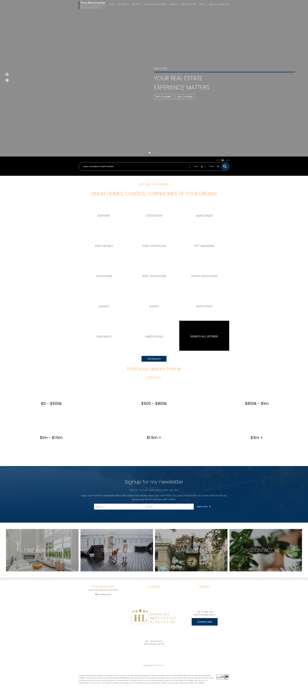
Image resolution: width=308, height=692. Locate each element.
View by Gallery (210, 346)
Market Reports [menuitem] (188, 4)
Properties (122, 4)
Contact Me (204, 621)
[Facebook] (7, 74)
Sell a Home (185, 96)
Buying (135, 4)
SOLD (227, 160)
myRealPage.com (158, 665)
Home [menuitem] (111, 4)
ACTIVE (218, 160)
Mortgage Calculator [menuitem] (155, 4)
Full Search (154, 358)
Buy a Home (163, 96)
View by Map (196, 346)
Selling (173, 4)
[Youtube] (7, 80)
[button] (163, 96)
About (202, 4)
